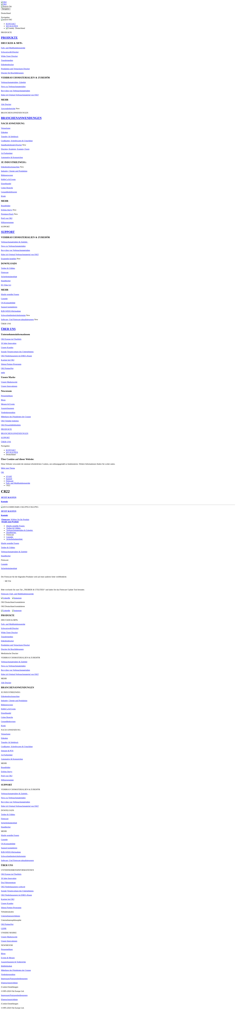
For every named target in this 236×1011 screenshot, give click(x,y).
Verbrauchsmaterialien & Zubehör (14, 242)
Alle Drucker (6, 104)
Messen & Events (8, 404)
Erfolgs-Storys (6, 210)
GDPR (3, 928)
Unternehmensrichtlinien (10, 916)
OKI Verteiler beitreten (10, 421)
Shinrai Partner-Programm (11, 364)
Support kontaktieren (9, 307)
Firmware (4, 272)
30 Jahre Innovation (8, 343)
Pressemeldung (7, 396)
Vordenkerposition (8, 412)
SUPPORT (8, 231)
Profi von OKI (6, 218)
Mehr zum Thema (8, 468)
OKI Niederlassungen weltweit (13, 887)
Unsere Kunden (7, 347)
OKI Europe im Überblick (11, 339)
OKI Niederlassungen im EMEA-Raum (16, 356)
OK (2, 472)
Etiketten (4, 132)
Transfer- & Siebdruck (9, 137)
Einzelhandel (6, 184)
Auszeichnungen (7, 408)
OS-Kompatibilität (8, 303)
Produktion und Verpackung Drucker (15, 69)
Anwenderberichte (8, 109)
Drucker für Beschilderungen (12, 73)
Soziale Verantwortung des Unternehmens (17, 352)
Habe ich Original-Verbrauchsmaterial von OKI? (20, 95)
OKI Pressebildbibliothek (11, 425)
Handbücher (6, 281)
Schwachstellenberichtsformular (13, 315)
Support (9, 479)
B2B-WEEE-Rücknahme (11, 311)
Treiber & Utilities (8, 268)
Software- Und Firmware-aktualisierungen (17, 319)
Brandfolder (5, 206)
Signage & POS (7, 751)
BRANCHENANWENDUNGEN (21, 118)
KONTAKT (11, 24)
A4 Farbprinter (7, 153)
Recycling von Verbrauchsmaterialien (15, 91)
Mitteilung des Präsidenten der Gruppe (16, 417)
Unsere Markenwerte (9, 382)
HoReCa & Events (8, 179)
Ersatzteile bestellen (8, 259)
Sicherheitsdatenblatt (9, 277)
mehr (3, 373)
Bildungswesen (7, 175)
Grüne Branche (7, 188)
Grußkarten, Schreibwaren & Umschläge (17, 141)
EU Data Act (6, 285)
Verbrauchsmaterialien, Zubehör (13, 82)
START (9, 476)
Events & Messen (8, 958)
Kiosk (3, 196)
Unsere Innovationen (9, 386)
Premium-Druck (7, 214)
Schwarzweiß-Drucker (10, 52)
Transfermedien (7, 60)
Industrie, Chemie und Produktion (14, 171)
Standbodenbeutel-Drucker (11, 145)
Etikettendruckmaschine (10, 167)
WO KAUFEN (12, 26)
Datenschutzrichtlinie (9, 983)
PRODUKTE (9, 37)
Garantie (4, 299)
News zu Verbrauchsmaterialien (13, 87)
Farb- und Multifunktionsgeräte (13, 48)
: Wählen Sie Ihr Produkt (15, 519)
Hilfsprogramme (7, 222)
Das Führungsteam (8, 883)
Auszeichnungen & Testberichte (13, 962)
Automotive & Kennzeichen (12, 157)
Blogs (3, 400)
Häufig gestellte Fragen (10, 294)
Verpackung (5, 128)
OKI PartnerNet (7, 368)
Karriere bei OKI (7, 360)
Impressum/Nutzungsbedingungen (14, 979)
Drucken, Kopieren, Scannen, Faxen (15, 149)
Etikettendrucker (7, 65)
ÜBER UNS (8, 328)
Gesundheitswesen (8, 721)
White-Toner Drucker (9, 56)
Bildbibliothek (6, 966)
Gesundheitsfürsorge (9, 192)
